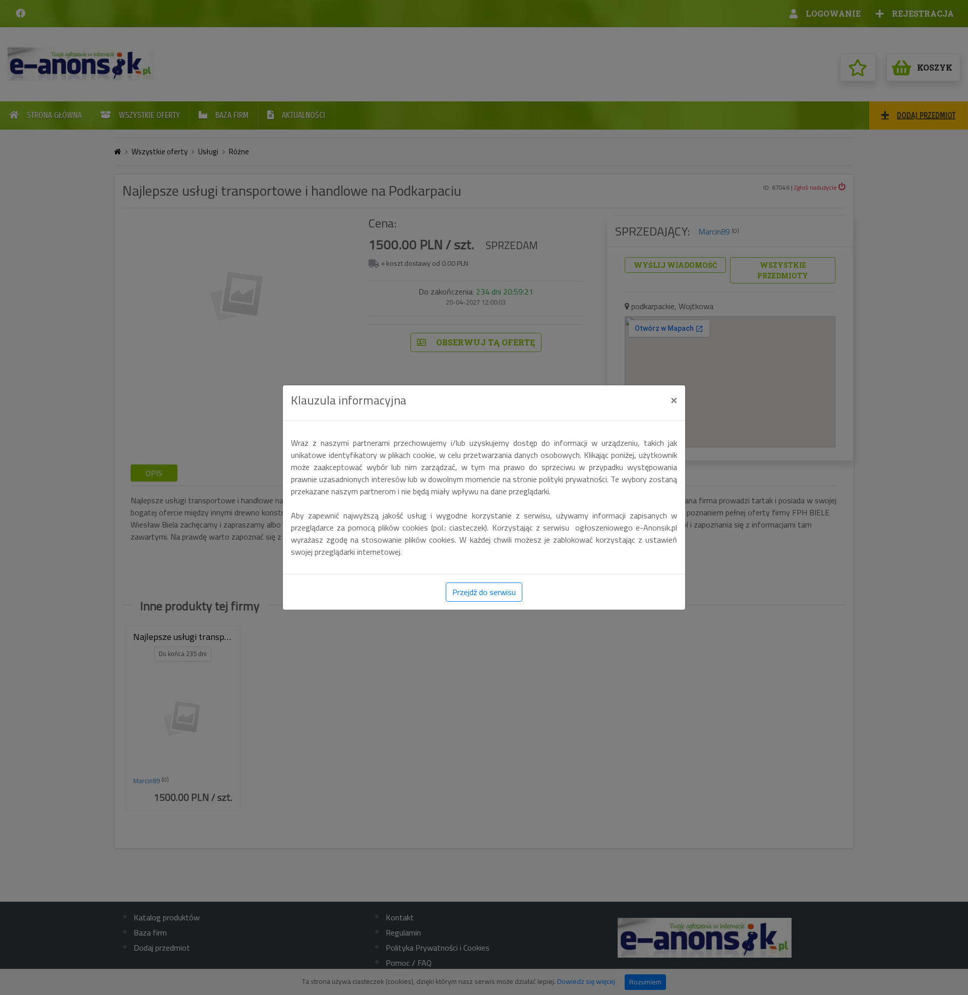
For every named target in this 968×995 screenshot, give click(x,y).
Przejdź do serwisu (484, 592)
